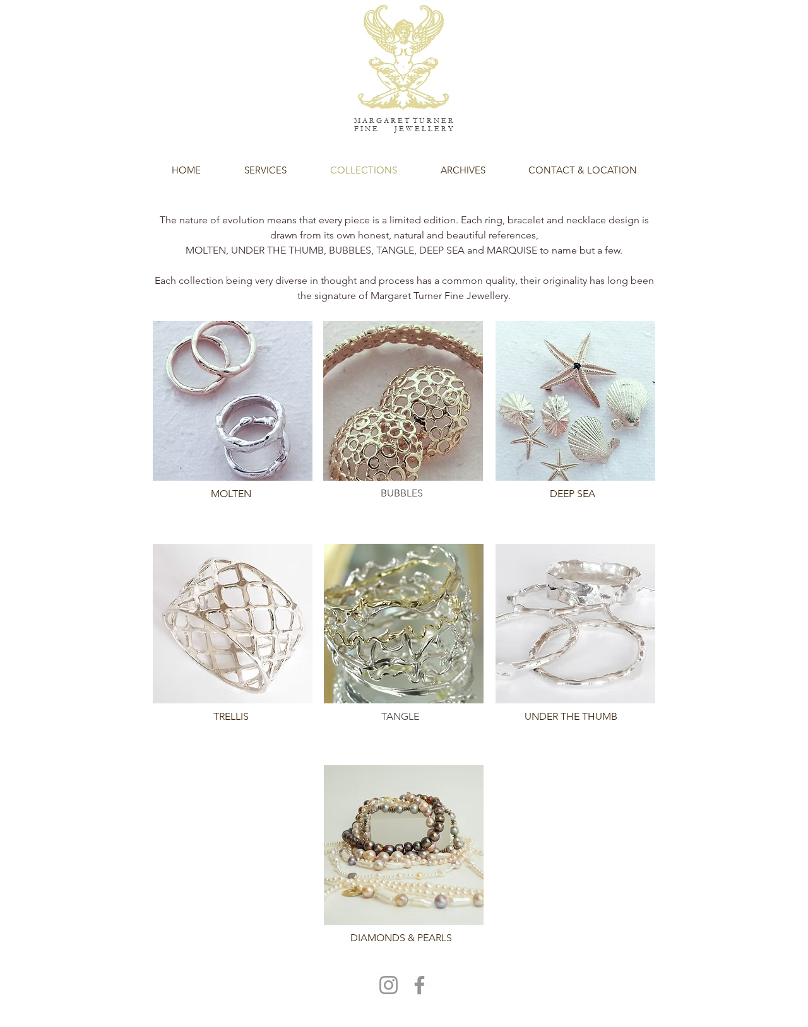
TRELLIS (231, 716)
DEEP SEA (572, 494)
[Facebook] (419, 985)
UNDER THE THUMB (571, 716)
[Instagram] (388, 985)
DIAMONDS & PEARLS (401, 938)
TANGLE (400, 716)
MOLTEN (231, 494)
